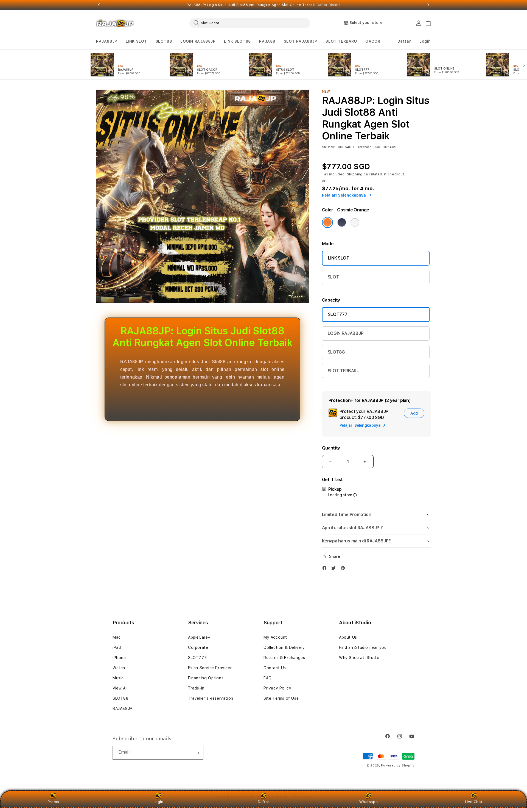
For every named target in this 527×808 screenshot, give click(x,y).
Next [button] (428, 5)
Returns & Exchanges (284, 657)
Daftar (263, 801)
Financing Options (205, 678)
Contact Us (275, 668)
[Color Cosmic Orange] (327, 222)
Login (158, 801)
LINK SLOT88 (237, 41)
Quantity (331, 448)
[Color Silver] (355, 222)
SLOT (333, 277)
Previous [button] (99, 5)
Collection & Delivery (284, 647)
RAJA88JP (106, 41)
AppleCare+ (199, 637)
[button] (106, 41)
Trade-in (196, 688)
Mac (117, 637)
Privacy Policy (277, 688)
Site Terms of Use (281, 698)
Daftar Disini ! (328, 5)
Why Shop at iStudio (359, 657)
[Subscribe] (197, 753)
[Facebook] (326, 569)
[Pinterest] (344, 569)
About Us (348, 637)
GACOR (372, 41)
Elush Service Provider (210, 668)
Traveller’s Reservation (210, 698)
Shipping (355, 174)
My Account (275, 637)
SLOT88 (164, 41)
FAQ (268, 678)
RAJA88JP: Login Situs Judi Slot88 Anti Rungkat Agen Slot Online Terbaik (263, 5)
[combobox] (249, 23)
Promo (53, 801)
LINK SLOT (136, 41)
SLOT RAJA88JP (300, 41)
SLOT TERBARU (341, 41)
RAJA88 (267, 41)
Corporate (198, 647)
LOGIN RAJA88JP (197, 41)
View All (120, 688)
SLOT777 (337, 314)
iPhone (119, 657)
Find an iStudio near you (362, 647)
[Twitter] (335, 569)
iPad (117, 647)
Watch (119, 668)
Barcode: (364, 147)
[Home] (115, 23)
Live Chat (473, 801)
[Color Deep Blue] (341, 222)
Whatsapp (368, 801)
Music (118, 678)
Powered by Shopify (397, 765)
